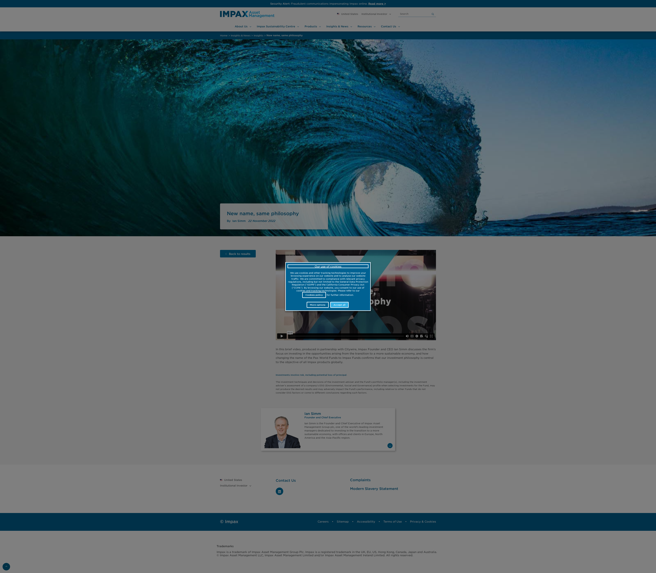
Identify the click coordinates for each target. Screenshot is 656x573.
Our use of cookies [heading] (328, 266)
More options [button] (317, 304)
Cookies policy (314, 295)
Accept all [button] (339, 304)
